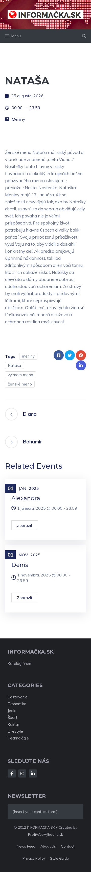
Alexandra (25, 498)
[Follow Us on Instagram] (22, 773)
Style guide (59, 858)
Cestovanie (18, 697)
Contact (67, 846)
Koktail (13, 724)
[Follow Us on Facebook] (12, 773)
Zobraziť (25, 525)
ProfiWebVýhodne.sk (45, 834)
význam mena (20, 374)
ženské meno (20, 384)
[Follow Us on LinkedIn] (33, 773)
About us (48, 846)
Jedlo (12, 710)
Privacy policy (33, 858)
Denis (19, 565)
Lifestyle (15, 731)
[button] (84, 36)
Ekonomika (17, 703)
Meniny (18, 119)
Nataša (14, 365)
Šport (12, 717)
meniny (28, 356)
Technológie (18, 738)
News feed (26, 846)
